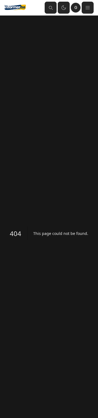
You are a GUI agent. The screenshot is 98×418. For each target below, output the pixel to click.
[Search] (51, 8)
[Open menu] (88, 8)
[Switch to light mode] (64, 8)
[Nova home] (22, 7)
